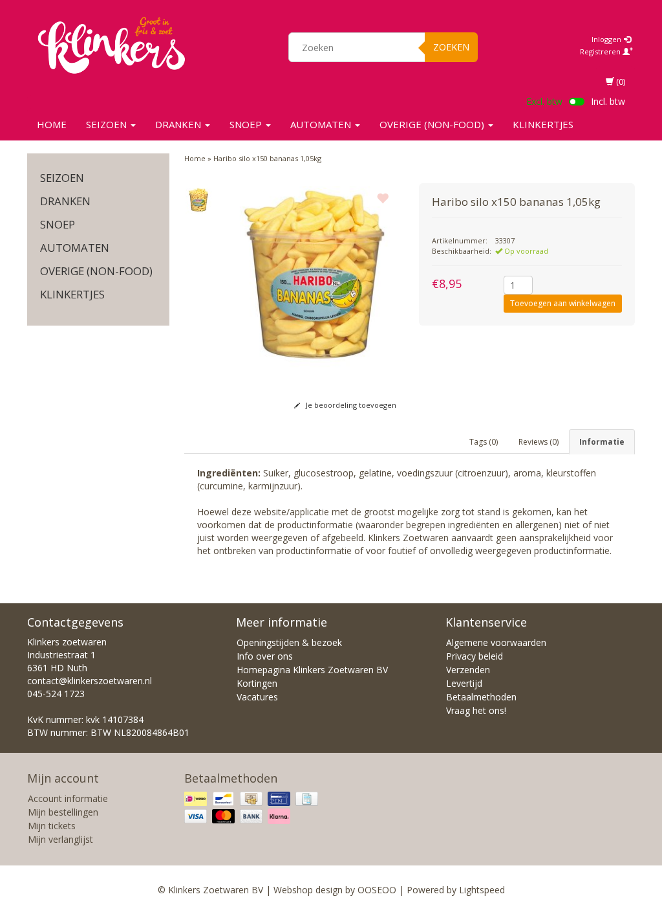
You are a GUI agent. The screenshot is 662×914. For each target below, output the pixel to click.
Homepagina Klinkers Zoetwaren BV (312, 669)
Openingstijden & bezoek (289, 642)
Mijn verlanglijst (60, 839)
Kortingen (257, 683)
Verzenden (468, 669)
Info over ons (265, 656)
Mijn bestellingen (63, 812)
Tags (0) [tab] (483, 441)
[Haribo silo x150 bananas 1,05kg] (199, 200)
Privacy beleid (474, 656)
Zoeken (451, 47)
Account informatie (68, 798)
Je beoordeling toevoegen (350, 405)
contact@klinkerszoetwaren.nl (89, 680)
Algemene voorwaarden (496, 642)
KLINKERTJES (543, 124)
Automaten (322, 124)
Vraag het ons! (476, 710)
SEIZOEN (107, 124)
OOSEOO (377, 890)
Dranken (179, 124)
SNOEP (247, 124)
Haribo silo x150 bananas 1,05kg (267, 158)
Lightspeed (482, 890)
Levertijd (464, 683)
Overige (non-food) (433, 124)
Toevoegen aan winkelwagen (562, 303)
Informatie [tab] (602, 441)
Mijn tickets (52, 825)
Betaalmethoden (481, 697)
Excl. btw (544, 101)
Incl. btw (608, 101)
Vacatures (257, 697)
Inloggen (607, 39)
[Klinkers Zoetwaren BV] (111, 45)
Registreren (601, 51)
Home (52, 124)
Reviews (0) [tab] (538, 441)
